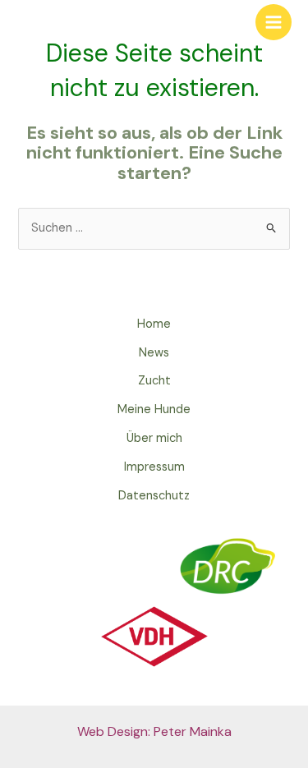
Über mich (154, 438)
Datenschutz (154, 496)
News (154, 353)
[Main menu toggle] (273, 22)
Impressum (154, 467)
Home (154, 324)
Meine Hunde (154, 409)
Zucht (154, 381)
